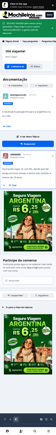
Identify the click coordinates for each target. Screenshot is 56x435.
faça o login (33, 267)
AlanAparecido (18, 95)
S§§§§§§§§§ (15, 154)
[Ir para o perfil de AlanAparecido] (5, 96)
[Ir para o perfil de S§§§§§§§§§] (5, 156)
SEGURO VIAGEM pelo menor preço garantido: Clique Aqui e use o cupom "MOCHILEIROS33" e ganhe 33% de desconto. (22, 28)
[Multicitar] (4, 185)
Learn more (5, 5)
